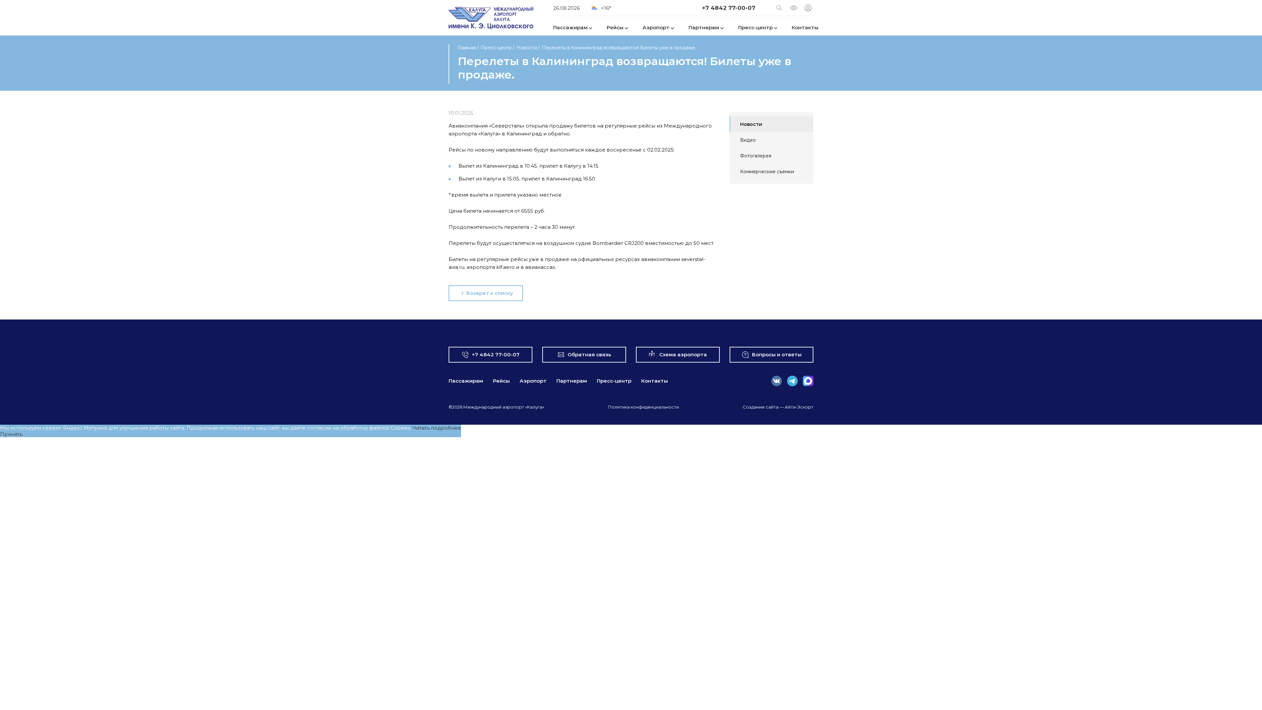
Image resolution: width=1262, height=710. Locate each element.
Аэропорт (533, 381)
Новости (527, 48)
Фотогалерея (755, 156)
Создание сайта (761, 407)
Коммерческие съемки (767, 172)
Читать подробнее (436, 428)
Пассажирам (466, 381)
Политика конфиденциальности (643, 407)
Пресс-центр (496, 48)
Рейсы (501, 381)
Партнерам (571, 381)
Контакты (654, 381)
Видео (748, 140)
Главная (467, 48)
